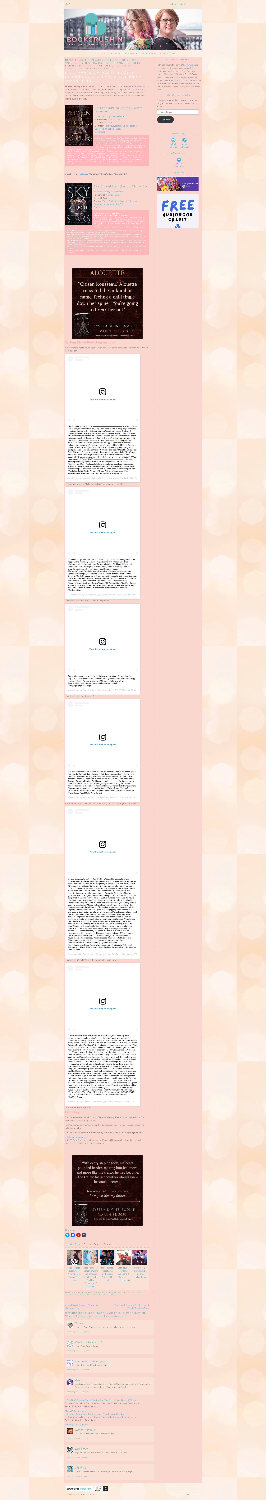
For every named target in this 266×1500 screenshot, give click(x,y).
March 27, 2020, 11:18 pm (76, 1411)
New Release (116, 1292)
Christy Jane (90, 66)
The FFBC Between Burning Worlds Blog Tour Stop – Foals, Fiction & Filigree (101, 1400)
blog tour (135, 89)
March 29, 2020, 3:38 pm (76, 1425)
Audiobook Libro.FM (114, 129)
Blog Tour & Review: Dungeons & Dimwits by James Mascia (123, 1274)
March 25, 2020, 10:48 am (78, 1351)
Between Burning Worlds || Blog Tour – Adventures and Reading (96, 1414)
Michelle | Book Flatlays (93, 478)
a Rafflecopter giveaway (75, 1137)
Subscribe (165, 119)
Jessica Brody (104, 116)
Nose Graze (195, 1494)
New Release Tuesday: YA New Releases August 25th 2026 (74, 1274)
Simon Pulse (114, 120)
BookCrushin (88, 954)
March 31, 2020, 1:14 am (77, 1438)
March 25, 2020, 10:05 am (78, 1332)
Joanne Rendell (118, 116)
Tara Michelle (90, 594)
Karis (79, 1380)
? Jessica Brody (90, 690)
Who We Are (110, 53)
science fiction (74, 1294)
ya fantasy (99, 1294)
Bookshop (99, 129)
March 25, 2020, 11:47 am (78, 1370)
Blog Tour (130, 66)
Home (94, 53)
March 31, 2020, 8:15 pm (77, 1476)
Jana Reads (88, 797)
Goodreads (100, 132)
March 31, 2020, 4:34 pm (77, 1457)
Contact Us (167, 53)
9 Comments (103, 68)
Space (88, 1294)
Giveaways (71, 68)
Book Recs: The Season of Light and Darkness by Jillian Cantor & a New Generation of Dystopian (90, 1277)
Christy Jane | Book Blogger (95, 1101)
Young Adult (108, 126)
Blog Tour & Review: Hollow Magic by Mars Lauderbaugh (140, 1272)
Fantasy (118, 126)
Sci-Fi (125, 126)
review (82, 174)
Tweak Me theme (178, 1494)
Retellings (133, 126)
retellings (130, 1292)
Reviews (130, 53)
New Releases (85, 68)
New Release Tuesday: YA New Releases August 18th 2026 (107, 1274)
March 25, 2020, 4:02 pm (77, 1392)
